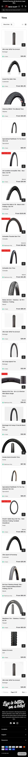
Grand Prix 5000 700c (9, 79)
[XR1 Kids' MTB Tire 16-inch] (14, 669)
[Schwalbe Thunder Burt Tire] (14, 225)
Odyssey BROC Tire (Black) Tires (13, 109)
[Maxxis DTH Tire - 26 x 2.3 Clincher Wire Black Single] (14, 380)
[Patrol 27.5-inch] (14, 639)
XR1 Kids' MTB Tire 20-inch (11, 332)
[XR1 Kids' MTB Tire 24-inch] (14, 38)
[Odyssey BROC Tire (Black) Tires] (14, 97)
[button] (25, 6)
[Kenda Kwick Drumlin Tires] (14, 445)
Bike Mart (7, 753)
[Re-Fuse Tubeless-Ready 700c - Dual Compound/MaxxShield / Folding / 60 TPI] (14, 573)
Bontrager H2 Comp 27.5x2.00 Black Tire (13, 426)
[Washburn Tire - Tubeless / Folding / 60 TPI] (14, 607)
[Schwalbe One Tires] (14, 257)
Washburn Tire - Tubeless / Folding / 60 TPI (13, 619)
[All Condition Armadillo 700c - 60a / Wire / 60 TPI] (14, 159)
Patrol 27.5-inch (7, 650)
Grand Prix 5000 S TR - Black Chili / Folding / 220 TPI (13, 205)
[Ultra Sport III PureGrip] (14, 543)
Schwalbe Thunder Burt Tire (11, 236)
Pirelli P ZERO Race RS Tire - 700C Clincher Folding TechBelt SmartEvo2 (13, 521)
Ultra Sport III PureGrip (9, 554)
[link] (5, 692)
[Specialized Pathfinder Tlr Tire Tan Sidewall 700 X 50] (14, 475)
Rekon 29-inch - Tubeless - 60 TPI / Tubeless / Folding (13, 301)
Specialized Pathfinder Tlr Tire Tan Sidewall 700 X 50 (13, 488)
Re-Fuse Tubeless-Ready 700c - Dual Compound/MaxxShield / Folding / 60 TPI (12, 586)
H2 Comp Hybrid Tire (9, 361)
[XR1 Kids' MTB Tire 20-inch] (14, 320)
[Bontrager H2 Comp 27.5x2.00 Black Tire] (14, 414)
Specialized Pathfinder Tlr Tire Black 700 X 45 (14, 140)
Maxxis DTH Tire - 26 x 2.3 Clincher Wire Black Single (13, 392)
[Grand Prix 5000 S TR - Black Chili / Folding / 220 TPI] (14, 193)
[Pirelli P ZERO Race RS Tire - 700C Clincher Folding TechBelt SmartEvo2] (14, 507)
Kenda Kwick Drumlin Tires (11, 457)
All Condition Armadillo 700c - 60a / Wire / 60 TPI (13, 172)
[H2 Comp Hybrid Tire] (14, 350)
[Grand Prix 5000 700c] (14, 68)
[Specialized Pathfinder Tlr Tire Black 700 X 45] (14, 127)
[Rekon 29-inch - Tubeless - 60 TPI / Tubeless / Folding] (14, 288)
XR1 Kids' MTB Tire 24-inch (11, 49)
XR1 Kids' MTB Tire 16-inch (11, 680)
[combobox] (14, 9)
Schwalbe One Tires (8, 268)
